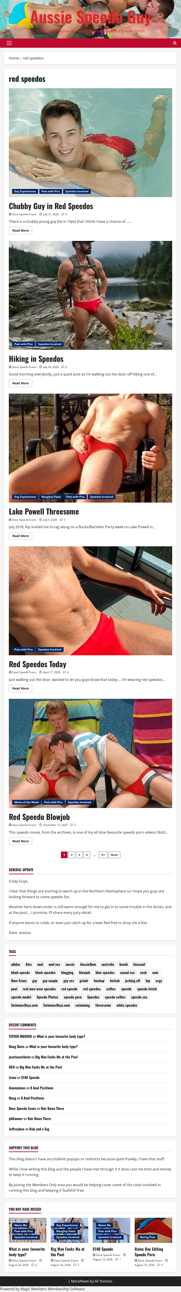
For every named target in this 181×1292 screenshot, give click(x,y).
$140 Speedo (30, 1077)
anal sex (54, 964)
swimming (82, 1005)
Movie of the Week (26, 802)
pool (14, 988)
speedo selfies (115, 997)
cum (155, 972)
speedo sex (139, 997)
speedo (126, 988)
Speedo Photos (47, 997)
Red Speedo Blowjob (39, 816)
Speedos (93, 997)
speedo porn (73, 997)
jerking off (132, 980)
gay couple (50, 980)
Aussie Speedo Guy (90, 16)
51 (103, 855)
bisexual (139, 964)
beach (123, 964)
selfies (111, 988)
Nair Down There (52, 1108)
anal (40, 964)
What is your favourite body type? (61, 1036)
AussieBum (88, 964)
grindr (83, 980)
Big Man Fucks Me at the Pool (56, 1057)
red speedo (69, 988)
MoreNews (80, 1281)
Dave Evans (19, 980)
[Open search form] (175, 43)
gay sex (68, 980)
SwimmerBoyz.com (24, 1005)
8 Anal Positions (41, 1087)
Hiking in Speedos (36, 358)
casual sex (127, 972)
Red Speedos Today (37, 663)
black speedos (45, 972)
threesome (103, 1005)
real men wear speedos (39, 988)
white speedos (127, 1005)
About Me (20, 1225)
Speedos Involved (77, 191)
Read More (22, 231)
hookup (99, 980)
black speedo (20, 972)
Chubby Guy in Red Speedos (51, 205)
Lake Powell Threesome (44, 511)
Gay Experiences (25, 191)
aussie (70, 964)
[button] (9, 43)
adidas (15, 964)
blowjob (84, 972)
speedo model (21, 997)
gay (34, 980)
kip (148, 980)
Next (114, 855)
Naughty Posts (51, 497)
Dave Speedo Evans (24, 214)
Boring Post (147, 1237)
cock (143, 972)
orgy (159, 980)
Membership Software (66, 1288)
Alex (29, 964)
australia (108, 964)
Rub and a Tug (39, 1129)
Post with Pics (50, 191)
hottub (115, 980)
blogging (67, 972)
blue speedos (105, 972)
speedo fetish (147, 988)
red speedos (92, 988)
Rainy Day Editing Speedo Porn (149, 1251)
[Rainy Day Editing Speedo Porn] (153, 1230)
